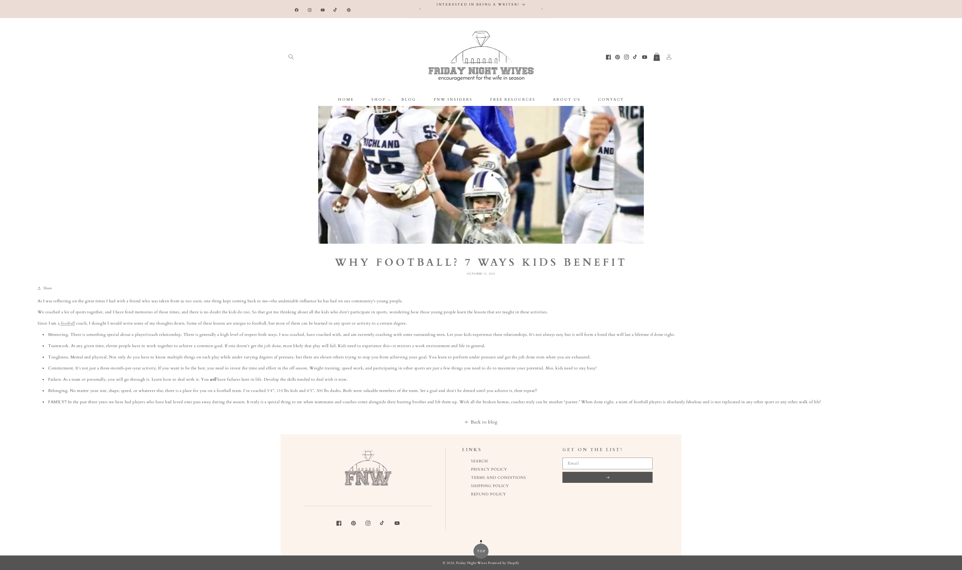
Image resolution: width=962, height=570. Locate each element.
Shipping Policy (490, 486)
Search (479, 461)
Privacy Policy (489, 469)
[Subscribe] (607, 477)
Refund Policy (488, 494)
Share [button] (47, 288)
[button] (291, 55)
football (67, 323)
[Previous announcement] (420, 9)
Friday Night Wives (471, 563)
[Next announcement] (541, 9)
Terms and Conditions (498, 477)
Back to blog (484, 422)
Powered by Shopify (503, 563)
